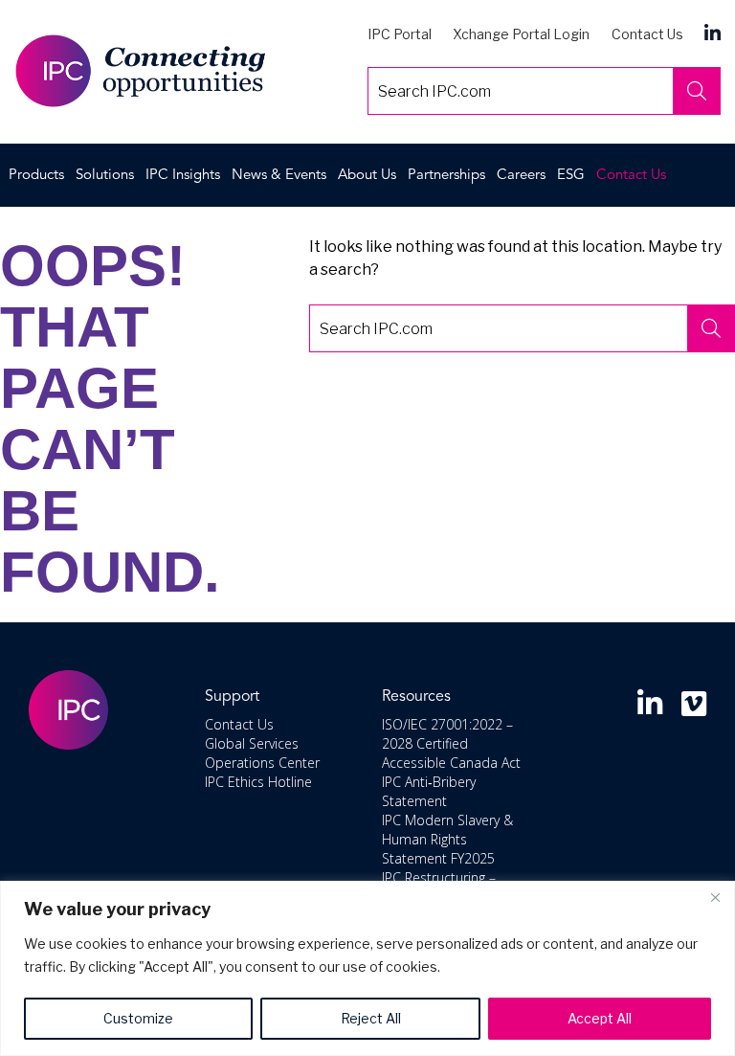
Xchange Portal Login (521, 34)
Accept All (600, 1018)
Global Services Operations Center (262, 753)
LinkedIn (712, 32)
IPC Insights (182, 176)
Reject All (371, 1018)
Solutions (105, 176)
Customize (138, 1018)
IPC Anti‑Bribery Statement (429, 791)
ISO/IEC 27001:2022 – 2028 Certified (447, 734)
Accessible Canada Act (451, 762)
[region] (367, 968)
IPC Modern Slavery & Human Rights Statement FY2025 (447, 839)
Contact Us (647, 34)
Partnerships (446, 176)
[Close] (714, 897)
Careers (521, 176)
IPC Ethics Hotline (258, 782)
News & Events (279, 176)
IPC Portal (400, 34)
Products (36, 176)
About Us (367, 176)
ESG (571, 176)
